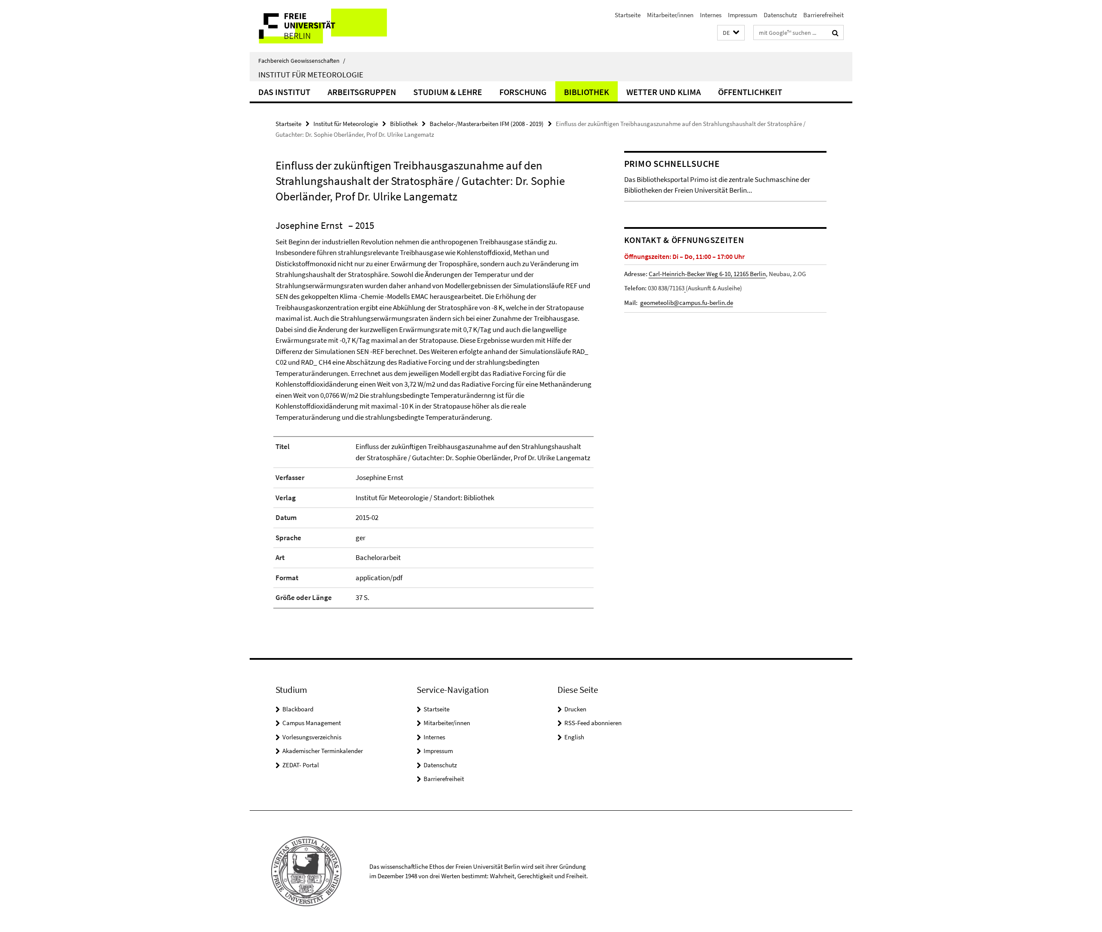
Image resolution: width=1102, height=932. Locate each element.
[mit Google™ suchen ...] (835, 33)
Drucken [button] (575, 709)
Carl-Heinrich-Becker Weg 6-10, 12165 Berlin (707, 274)
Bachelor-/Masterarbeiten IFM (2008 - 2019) (487, 124)
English (574, 737)
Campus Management (311, 723)
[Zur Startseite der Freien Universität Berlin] (322, 26)
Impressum (742, 15)
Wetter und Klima (663, 91)
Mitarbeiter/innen (670, 15)
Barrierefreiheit (823, 15)
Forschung (523, 91)
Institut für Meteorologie (310, 74)
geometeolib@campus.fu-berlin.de (686, 302)
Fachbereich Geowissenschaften (301, 61)
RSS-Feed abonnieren (593, 723)
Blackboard (297, 709)
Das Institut (284, 91)
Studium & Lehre (447, 91)
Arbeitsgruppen (362, 91)
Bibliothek (586, 91)
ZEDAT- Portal (300, 765)
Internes (710, 15)
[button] (731, 33)
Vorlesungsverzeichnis (311, 737)
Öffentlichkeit (750, 91)
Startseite (628, 15)
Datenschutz (780, 15)
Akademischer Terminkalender (322, 751)
